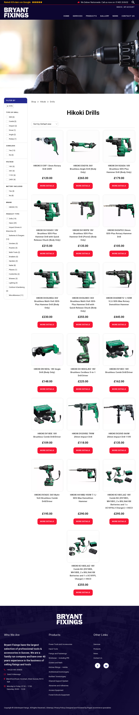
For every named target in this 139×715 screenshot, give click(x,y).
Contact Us (128, 16)
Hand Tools (53, 649)
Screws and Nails (55, 663)
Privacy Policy (59, 708)
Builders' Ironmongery (57, 676)
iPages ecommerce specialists (99, 708)
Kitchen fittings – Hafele (58, 667)
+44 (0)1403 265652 (14, 670)
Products (91, 16)
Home (66, 16)
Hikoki (43, 102)
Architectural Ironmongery (59, 672)
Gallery (104, 16)
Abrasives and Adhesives (58, 686)
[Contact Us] (106, 665)
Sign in (119, 7)
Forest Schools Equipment (59, 695)
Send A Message (14, 674)
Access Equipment (56, 690)
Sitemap (50, 708)
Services (78, 16)
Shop (33, 102)
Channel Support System (58, 681)
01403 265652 (122, 2)
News (115, 16)
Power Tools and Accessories (60, 644)
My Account (129, 7)
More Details (47, 186)
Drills (52, 102)
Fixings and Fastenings (58, 654)
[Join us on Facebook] (97, 665)
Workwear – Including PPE (59, 658)
